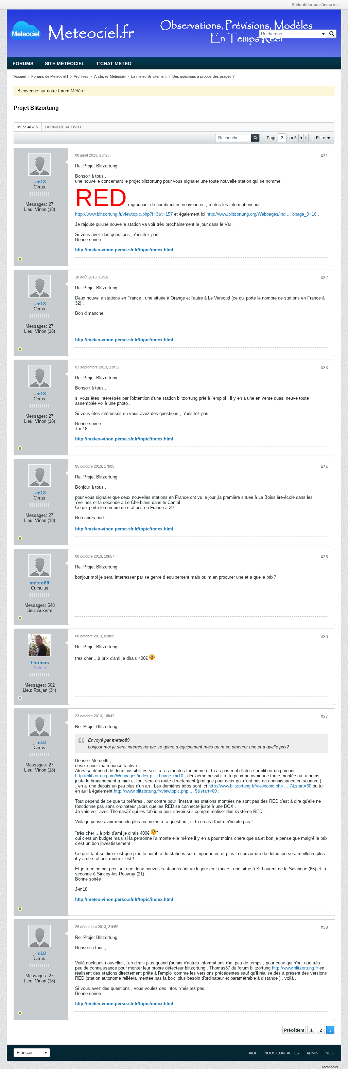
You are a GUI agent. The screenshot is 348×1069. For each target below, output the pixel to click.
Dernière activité (63, 127)
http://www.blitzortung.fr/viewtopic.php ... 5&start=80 (165, 791)
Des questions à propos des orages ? (203, 76)
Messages (27, 127)
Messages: (36, 204)
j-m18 (39, 181)
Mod (330, 1053)
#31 (324, 155)
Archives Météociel (109, 76)
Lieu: (29, 209)
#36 (324, 636)
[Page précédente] (301, 138)
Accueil (19, 76)
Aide (253, 1053)
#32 (324, 277)
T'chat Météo (114, 63)
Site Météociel (65, 63)
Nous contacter (281, 1053)
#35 (324, 557)
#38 (324, 927)
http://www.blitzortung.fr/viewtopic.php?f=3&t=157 (124, 214)
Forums (23, 63)
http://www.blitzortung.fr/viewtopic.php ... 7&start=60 (259, 786)
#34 (324, 467)
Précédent (294, 1030)
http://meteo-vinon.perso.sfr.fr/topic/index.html (124, 249)
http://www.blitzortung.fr (295, 968)
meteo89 (39, 582)
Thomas (39, 662)
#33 (324, 367)
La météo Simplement (149, 76)
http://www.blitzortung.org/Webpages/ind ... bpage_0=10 (261, 214)
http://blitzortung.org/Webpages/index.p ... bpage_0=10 (129, 775)
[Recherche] (331, 34)
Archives (81, 76)
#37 (324, 716)
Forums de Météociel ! (49, 76)
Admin (312, 1053)
